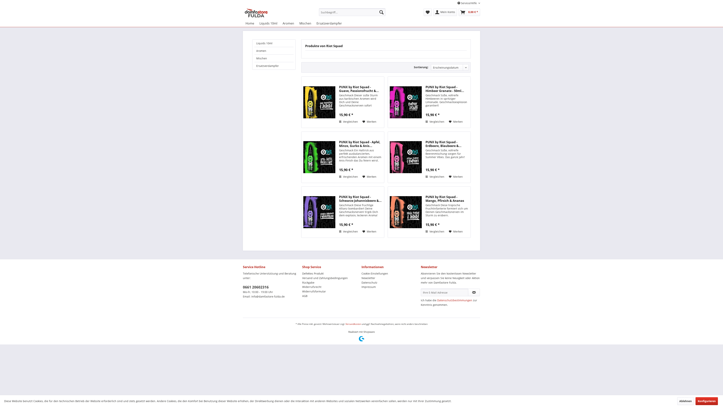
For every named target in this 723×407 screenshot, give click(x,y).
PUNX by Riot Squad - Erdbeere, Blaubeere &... (443, 144)
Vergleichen (350, 121)
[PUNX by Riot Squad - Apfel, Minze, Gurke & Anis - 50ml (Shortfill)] (319, 157)
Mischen (261, 58)
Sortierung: (421, 67)
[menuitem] (352, 12)
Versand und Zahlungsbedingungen (325, 278)
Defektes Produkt (313, 273)
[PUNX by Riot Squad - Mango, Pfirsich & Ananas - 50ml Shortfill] (406, 212)
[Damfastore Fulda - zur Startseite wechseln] (256, 13)
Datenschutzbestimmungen (454, 300)
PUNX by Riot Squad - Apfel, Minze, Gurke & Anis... (359, 144)
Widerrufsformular (314, 291)
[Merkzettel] (428, 12)
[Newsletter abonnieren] (474, 292)
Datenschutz (369, 282)
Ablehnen (685, 401)
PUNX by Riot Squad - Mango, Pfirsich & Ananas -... (445, 199)
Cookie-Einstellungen (375, 273)
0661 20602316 (256, 287)
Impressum (369, 287)
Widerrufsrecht (311, 287)
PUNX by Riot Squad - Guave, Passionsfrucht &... (359, 89)
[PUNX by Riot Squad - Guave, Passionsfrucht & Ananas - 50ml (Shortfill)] (319, 102)
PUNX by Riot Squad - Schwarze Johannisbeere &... (360, 199)
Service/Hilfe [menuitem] (468, 3)
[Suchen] (381, 12)
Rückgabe (308, 282)
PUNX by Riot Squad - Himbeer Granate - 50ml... (445, 89)
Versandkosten (353, 324)
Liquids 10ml (264, 43)
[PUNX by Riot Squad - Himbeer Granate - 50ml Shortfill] (406, 102)
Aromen (261, 51)
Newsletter (368, 278)
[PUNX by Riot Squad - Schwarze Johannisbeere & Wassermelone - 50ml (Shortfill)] (319, 212)
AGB (304, 296)
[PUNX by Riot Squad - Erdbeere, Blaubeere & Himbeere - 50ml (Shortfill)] (406, 157)
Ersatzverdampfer (267, 66)
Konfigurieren (707, 401)
